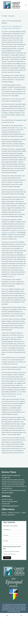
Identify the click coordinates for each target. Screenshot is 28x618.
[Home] (7, 615)
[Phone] (21, 615)
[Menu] (25, 5)
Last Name (5, 535)
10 (10, 26)
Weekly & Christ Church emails (11, 551)
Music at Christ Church (9, 554)
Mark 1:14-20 (7, 28)
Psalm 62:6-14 (16, 28)
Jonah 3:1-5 (5, 26)
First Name (5, 540)
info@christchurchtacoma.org (10, 506)
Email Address (7, 530)
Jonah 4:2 (11, 276)
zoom (22, 482)
